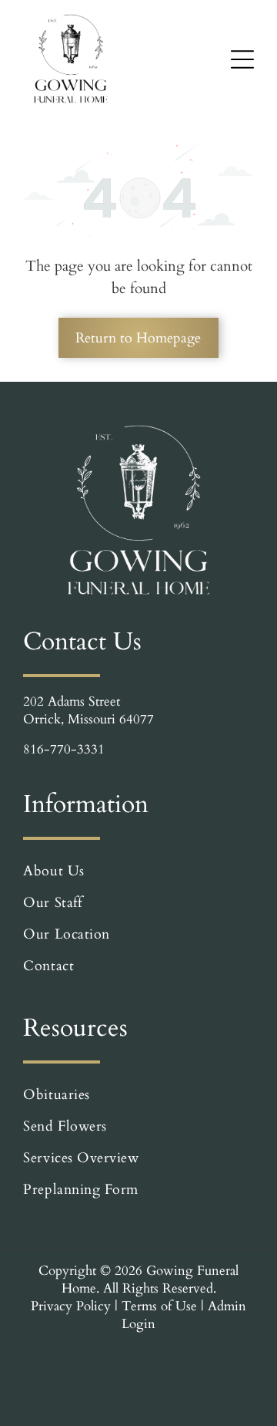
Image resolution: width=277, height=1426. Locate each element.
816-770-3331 (64, 749)
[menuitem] (138, 871)
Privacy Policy (71, 1306)
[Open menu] (242, 59)
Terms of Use (159, 1306)
